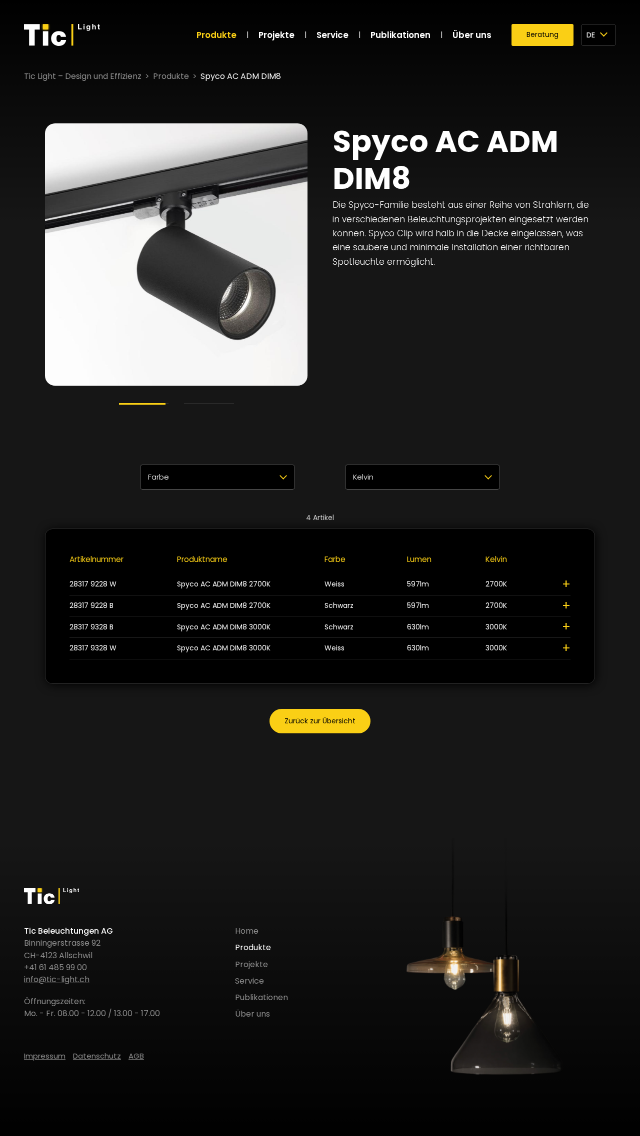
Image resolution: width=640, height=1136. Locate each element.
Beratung (542, 34)
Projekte (276, 35)
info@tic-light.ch (57, 979)
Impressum (45, 1056)
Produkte (216, 35)
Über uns (472, 35)
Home (246, 931)
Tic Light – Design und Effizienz (83, 76)
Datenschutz (97, 1056)
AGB (136, 1056)
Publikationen (400, 35)
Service (332, 35)
